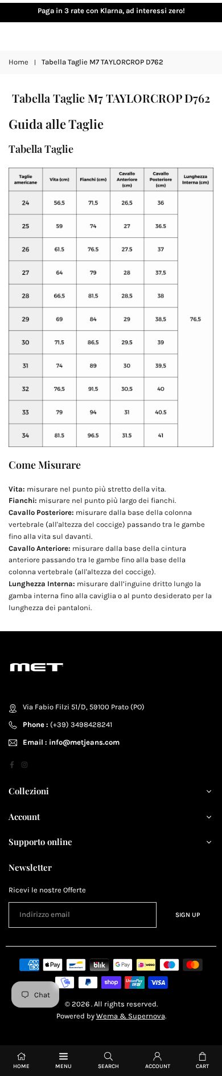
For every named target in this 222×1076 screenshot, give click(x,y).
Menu (63, 1066)
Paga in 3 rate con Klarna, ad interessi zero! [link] (111, 10)
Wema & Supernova (130, 1016)
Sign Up (187, 915)
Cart (202, 1066)
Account (157, 1066)
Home (18, 62)
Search (108, 1066)
